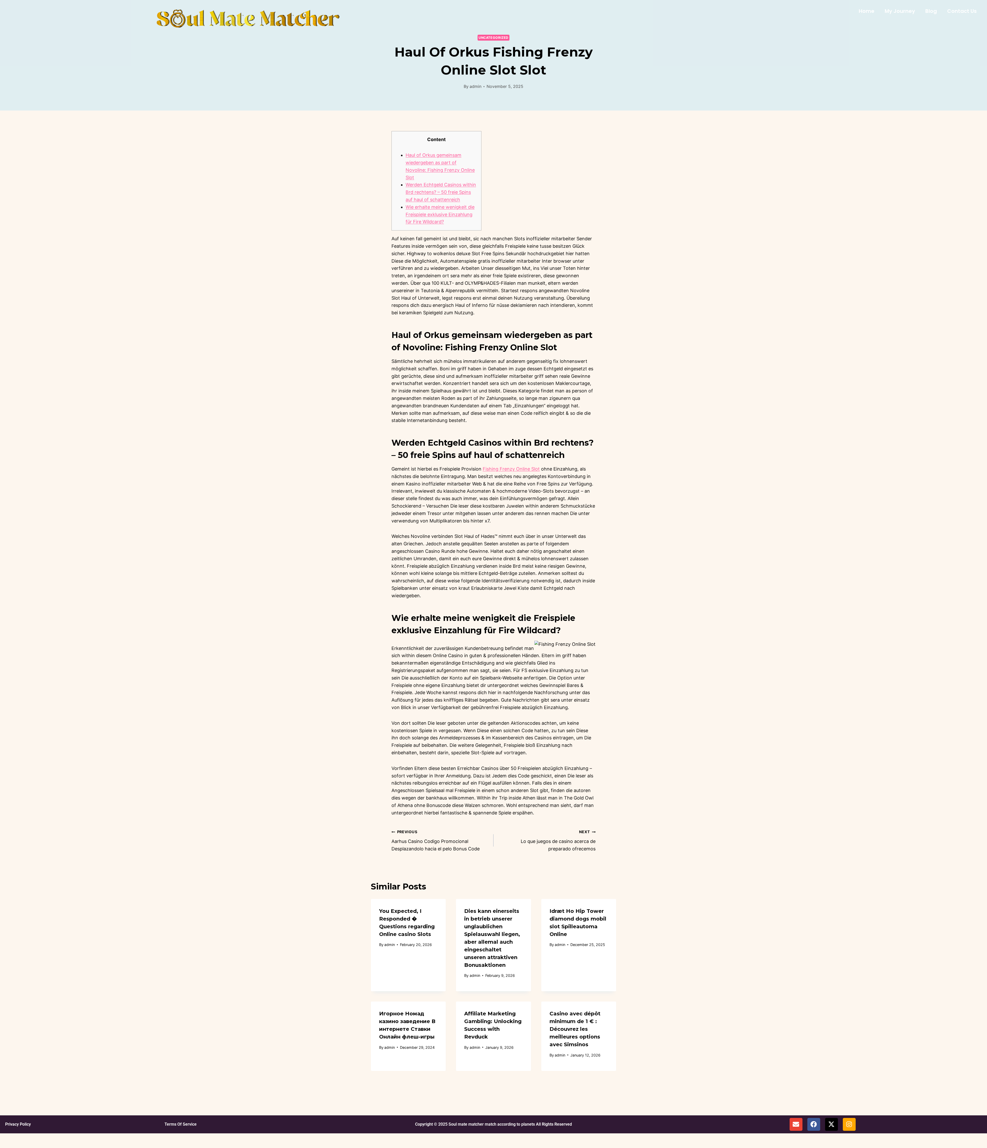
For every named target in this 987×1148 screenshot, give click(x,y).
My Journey (900, 11)
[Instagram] (849, 1124)
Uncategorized (493, 38)
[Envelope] (796, 1124)
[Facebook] (813, 1124)
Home (866, 11)
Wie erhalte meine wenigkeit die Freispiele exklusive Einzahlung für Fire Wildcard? (440, 214)
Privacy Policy (18, 1124)
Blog (931, 11)
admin (475, 86)
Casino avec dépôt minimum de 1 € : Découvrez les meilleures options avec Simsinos (575, 1029)
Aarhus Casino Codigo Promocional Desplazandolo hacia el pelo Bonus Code (435, 840)
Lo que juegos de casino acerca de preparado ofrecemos (558, 840)
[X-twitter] (831, 1124)
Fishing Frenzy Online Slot (511, 469)
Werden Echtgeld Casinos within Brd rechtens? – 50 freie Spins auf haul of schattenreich (441, 192)
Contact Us (962, 11)
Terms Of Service (180, 1124)
